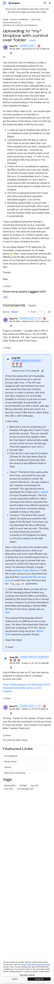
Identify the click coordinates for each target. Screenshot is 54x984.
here (24, 12)
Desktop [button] (10, 785)
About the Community (14, 773)
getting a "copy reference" (26, 570)
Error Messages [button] (25, 789)
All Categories (11, 756)
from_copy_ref (17, 584)
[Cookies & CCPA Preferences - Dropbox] (27, 970)
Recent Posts (10, 761)
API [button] (5, 297)
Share (7, 286)
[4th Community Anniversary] (39, 46)
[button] (5, 47)
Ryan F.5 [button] (13, 46)
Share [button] (8, 789)
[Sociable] (17, 364)
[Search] (45, 3)
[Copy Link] (11, 53)
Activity (7, 767)
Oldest (14, 312)
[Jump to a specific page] (49, 312)
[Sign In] (49, 3)
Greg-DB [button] (16, 358)
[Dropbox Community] (14, 3)
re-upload (43, 492)
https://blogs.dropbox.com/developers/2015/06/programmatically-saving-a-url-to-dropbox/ (27, 688)
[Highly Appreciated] (21, 364)
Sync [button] (34, 785)
